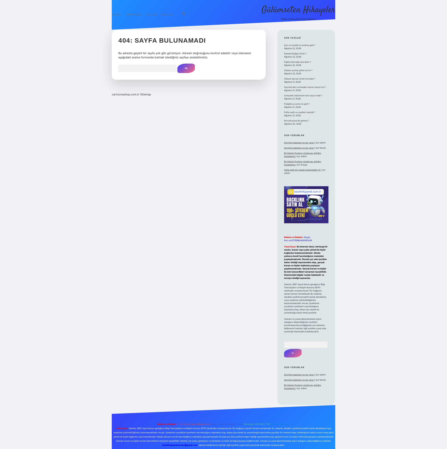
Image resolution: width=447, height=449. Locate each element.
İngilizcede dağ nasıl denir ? (297, 62)
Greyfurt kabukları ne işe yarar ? (299, 142)
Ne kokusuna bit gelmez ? (296, 120)
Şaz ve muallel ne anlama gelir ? (299, 45)
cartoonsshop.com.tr (125, 94)
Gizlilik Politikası (133, 14)
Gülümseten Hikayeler (298, 10)
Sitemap (145, 94)
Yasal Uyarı (151, 14)
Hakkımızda (167, 14)
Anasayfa (116, 14)
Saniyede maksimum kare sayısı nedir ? (303, 95)
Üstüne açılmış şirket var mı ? (298, 70)
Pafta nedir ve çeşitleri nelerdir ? (299, 112)
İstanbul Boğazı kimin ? (295, 53)
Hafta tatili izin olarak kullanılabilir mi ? (302, 170)
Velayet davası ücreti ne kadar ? (299, 78)
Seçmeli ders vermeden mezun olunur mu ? (305, 87)
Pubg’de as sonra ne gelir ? (297, 104)
